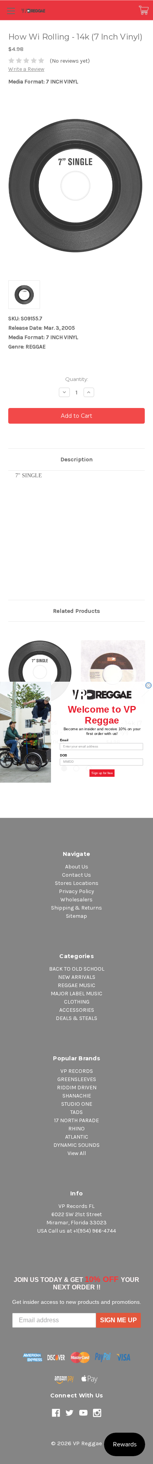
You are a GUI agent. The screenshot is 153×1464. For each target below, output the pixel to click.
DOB (63, 755)
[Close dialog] (148, 685)
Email (64, 740)
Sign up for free (102, 772)
